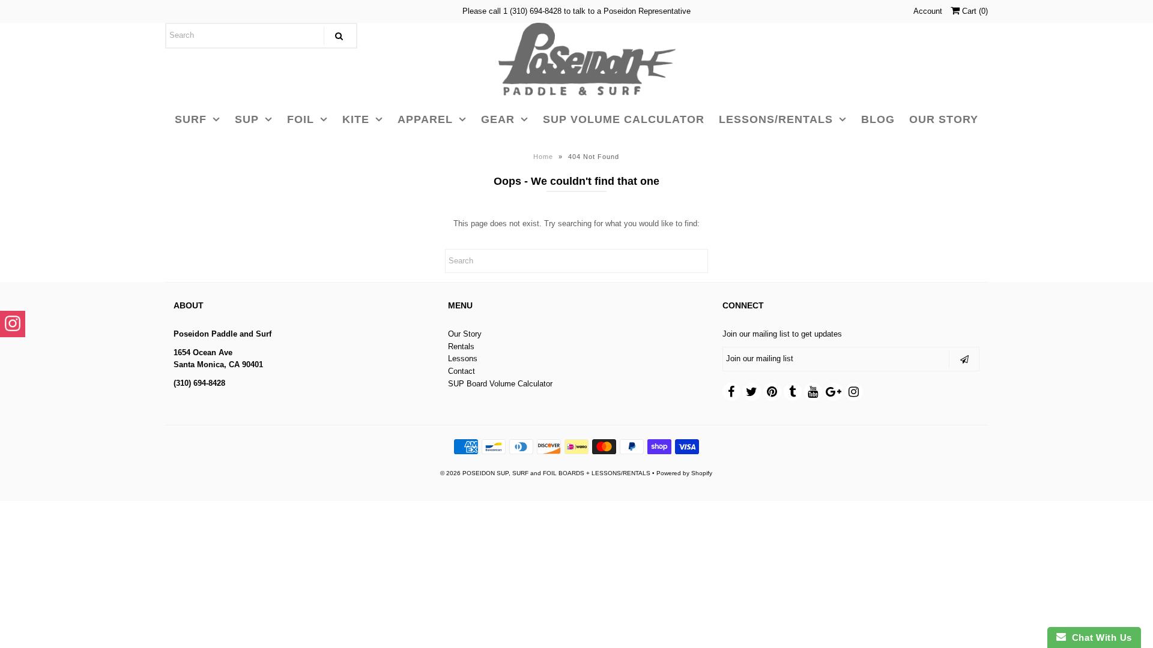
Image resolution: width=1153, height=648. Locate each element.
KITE (355, 119)
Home (543, 156)
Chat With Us (1099, 637)
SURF (191, 119)
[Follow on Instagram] (12, 324)
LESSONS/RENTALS (776, 119)
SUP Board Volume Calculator (500, 383)
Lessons (462, 358)
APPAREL (425, 119)
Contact (461, 371)
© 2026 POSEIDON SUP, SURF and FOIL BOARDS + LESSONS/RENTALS (545, 473)
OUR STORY (943, 119)
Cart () (974, 11)
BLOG (878, 119)
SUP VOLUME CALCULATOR (623, 119)
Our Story (465, 333)
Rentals (461, 346)
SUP (247, 119)
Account (927, 11)
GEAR (498, 119)
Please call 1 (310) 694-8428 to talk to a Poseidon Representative (576, 11)
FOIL (300, 119)
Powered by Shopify (684, 473)
